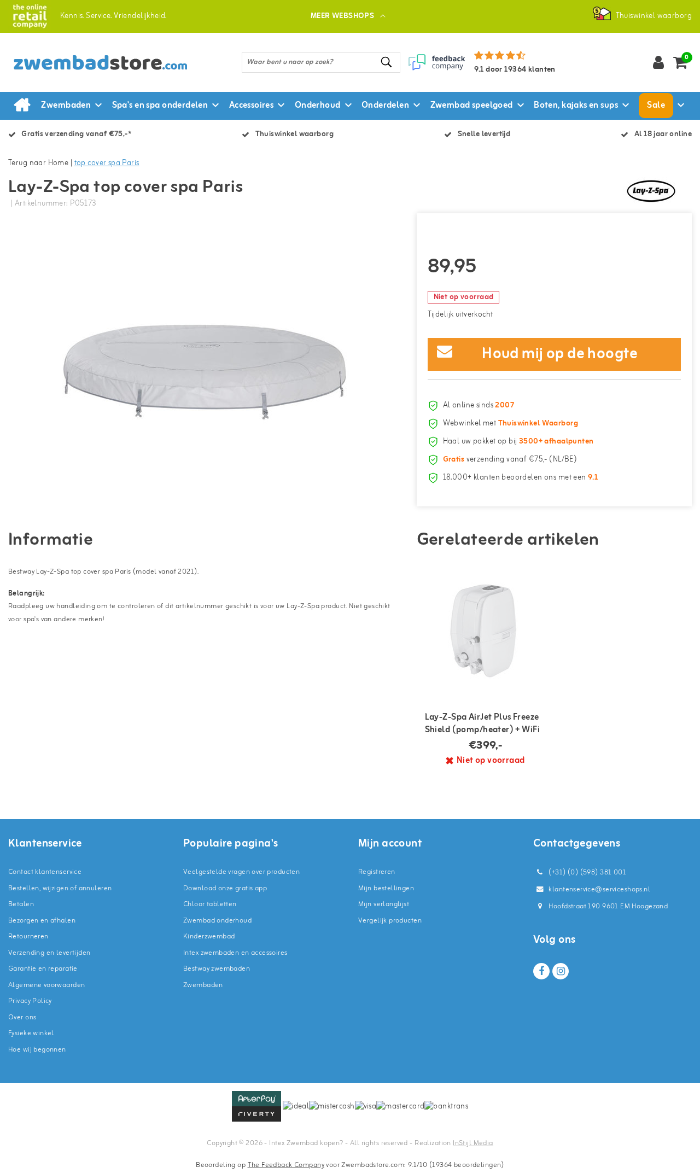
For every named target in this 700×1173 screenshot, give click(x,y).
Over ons (22, 1017)
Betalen (21, 904)
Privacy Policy (30, 1001)
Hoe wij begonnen (37, 1049)
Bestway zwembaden (216, 968)
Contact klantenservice (44, 872)
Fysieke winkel (31, 1033)
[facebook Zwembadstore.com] (541, 971)
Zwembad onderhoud (217, 920)
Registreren (376, 872)
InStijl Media (473, 1143)
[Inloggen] (658, 62)
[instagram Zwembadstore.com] (560, 971)
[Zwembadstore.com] (29, 16)
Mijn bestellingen (386, 888)
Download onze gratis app (225, 888)
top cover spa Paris (106, 163)
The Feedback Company (286, 1165)
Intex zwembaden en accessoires (235, 953)
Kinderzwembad (209, 936)
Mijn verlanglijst (383, 904)
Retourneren (28, 936)
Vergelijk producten (390, 920)
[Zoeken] (387, 62)
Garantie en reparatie (43, 968)
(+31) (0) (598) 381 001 (586, 872)
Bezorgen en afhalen (41, 920)
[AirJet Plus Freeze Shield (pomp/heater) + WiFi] (485, 628)
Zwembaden (203, 985)
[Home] (22, 105)
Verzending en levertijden (49, 953)
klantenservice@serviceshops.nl (599, 889)
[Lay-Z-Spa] (651, 191)
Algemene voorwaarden (46, 985)
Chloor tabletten (210, 904)
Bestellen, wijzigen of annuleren (60, 888)
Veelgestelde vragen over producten (241, 872)
